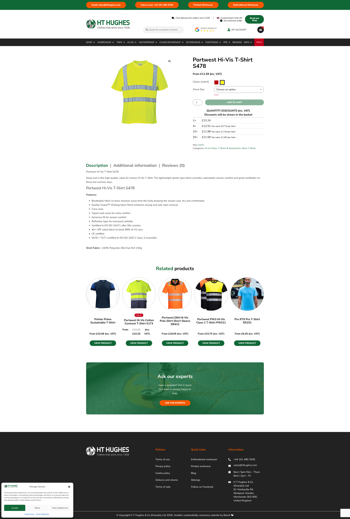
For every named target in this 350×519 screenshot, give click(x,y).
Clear (216, 94)
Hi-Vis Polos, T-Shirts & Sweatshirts (223, 148)
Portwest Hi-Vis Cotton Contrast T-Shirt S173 (139, 321)
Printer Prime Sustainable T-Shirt (102, 320)
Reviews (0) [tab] (173, 165)
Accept (14, 508)
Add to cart (234, 102)
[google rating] (206, 30)
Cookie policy (162, 473)
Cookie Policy (29, 514)
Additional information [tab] (135, 165)
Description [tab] (97, 165)
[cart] (260, 29)
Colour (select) (201, 81)
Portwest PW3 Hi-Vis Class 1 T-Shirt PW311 (211, 320)
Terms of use (162, 459)
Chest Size (198, 89)
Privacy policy (162, 466)
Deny (37, 508)
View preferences (60, 508)
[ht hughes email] (245, 466)
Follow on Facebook (202, 486)
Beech (227, 515)
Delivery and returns (166, 480)
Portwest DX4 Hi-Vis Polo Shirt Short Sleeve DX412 (175, 321)
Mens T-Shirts (249, 148)
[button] (69, 486)
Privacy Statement (42, 514)
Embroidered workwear (204, 459)
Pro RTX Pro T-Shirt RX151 (247, 320)
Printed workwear (201, 466)
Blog (193, 473)
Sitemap (195, 480)
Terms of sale (162, 486)
